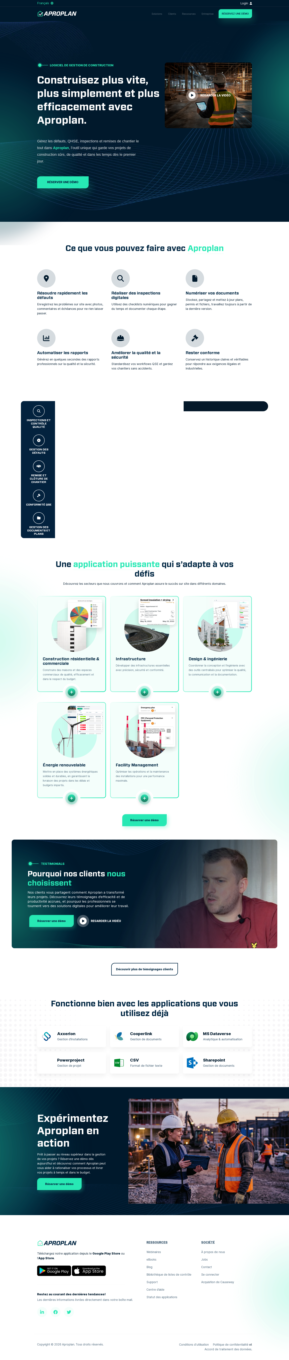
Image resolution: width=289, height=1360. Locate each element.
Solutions (157, 14)
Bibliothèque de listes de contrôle (169, 1274)
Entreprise (208, 14)
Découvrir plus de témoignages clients (144, 969)
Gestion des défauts (38, 451)
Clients (172, 14)
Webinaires (154, 1252)
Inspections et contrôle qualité (39, 423)
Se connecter (210, 1274)
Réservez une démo (235, 14)
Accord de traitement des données (228, 1349)
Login (244, 3)
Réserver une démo (62, 182)
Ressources (189, 14)
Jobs (204, 1259)
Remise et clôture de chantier (39, 478)
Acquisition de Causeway (217, 1282)
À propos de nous (213, 1252)
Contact (206, 1267)
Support (152, 1282)
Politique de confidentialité (230, 1344)
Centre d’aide (155, 1289)
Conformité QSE (39, 505)
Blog (149, 1267)
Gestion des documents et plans (38, 530)
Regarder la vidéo (106, 921)
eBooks (151, 1259)
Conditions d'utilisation (194, 1344)
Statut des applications (162, 1297)
